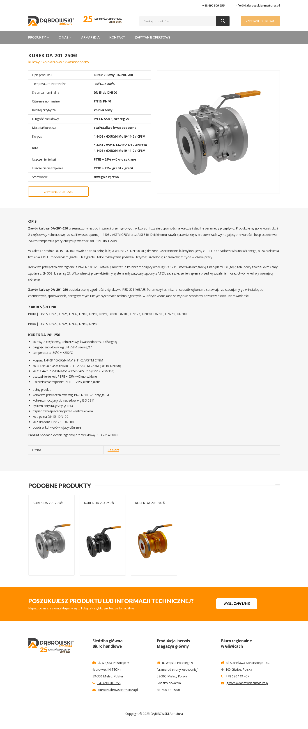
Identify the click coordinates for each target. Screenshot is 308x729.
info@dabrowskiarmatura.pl (257, 5)
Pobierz (113, 450)
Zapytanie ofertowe (152, 37)
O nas (64, 37)
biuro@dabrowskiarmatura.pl (118, 690)
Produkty (37, 37)
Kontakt (117, 37)
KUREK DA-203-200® (150, 503)
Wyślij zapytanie (237, 603)
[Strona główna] (51, 20)
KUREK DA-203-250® (99, 503)
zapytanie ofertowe (260, 21)
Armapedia (90, 37)
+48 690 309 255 (213, 5)
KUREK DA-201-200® (48, 503)
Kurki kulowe (42, 508)
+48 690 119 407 (237, 676)
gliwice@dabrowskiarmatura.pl (247, 683)
